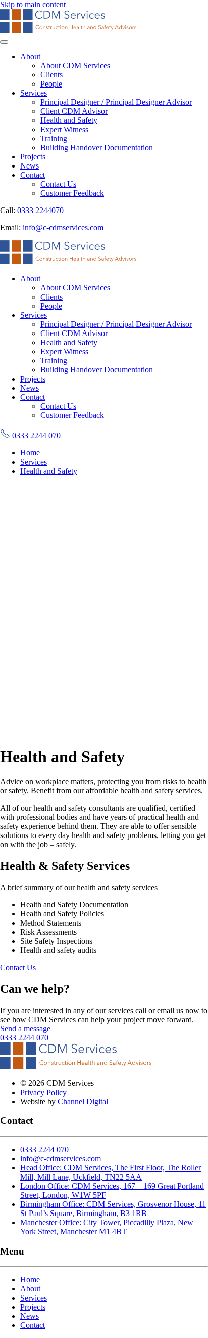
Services (33, 93)
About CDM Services (75, 65)
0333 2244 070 (35, 435)
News (29, 165)
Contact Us (58, 184)
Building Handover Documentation (96, 147)
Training (53, 138)
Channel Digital (83, 1101)
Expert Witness (64, 129)
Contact (32, 175)
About (30, 56)
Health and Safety (68, 120)
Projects (32, 156)
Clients (51, 74)
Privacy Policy (43, 1092)
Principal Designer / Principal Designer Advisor (116, 102)
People (51, 83)
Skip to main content (33, 4)
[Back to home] (68, 30)
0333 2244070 (40, 210)
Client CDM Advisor (74, 111)
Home (30, 1279)
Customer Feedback (72, 193)
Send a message (25, 1028)
